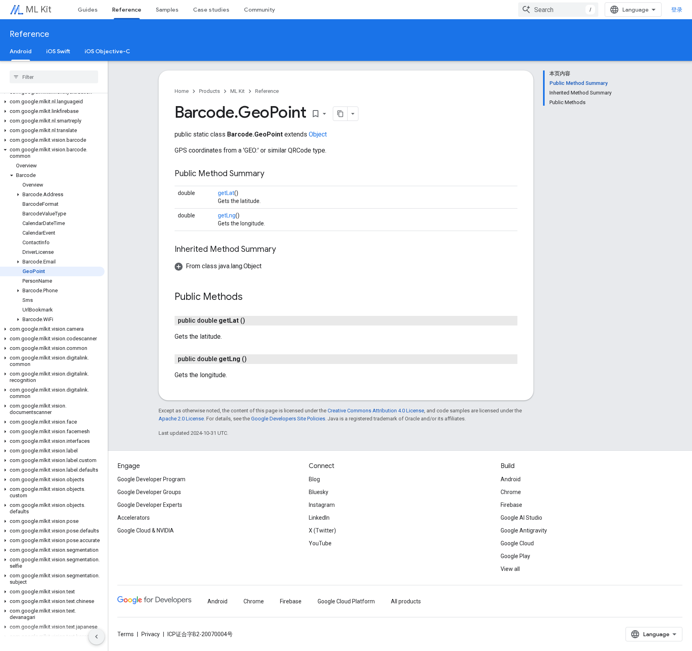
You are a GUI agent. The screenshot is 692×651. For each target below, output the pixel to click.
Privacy (150, 634)
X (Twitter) (322, 530)
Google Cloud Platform (346, 601)
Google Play (515, 556)
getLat (226, 193)
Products (209, 91)
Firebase (511, 505)
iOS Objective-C (107, 51)
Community (259, 9)
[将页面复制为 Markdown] (340, 114)
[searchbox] (54, 76)
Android (21, 51)
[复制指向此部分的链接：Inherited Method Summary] (284, 250)
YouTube (320, 543)
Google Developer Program (151, 479)
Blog (314, 479)
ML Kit (38, 9)
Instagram (322, 505)
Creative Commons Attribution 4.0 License (376, 411)
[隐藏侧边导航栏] (97, 637)
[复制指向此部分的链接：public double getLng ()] (255, 359)
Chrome (511, 492)
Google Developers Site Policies (288, 419)
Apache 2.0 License (181, 419)
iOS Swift (58, 51)
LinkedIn (319, 517)
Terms (125, 634)
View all (510, 569)
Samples (167, 9)
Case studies (211, 9)
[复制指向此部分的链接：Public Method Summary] (272, 174)
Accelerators (133, 517)
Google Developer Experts (149, 505)
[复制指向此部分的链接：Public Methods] (251, 297)
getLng (226, 215)
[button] (52, 101)
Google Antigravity (524, 530)
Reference (126, 9)
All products (406, 601)
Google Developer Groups (149, 492)
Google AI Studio (521, 517)
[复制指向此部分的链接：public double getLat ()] (253, 321)
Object (318, 134)
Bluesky (318, 492)
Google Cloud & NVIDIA (145, 530)
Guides (88, 9)
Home (182, 91)
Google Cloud (517, 543)
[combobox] (558, 9)
